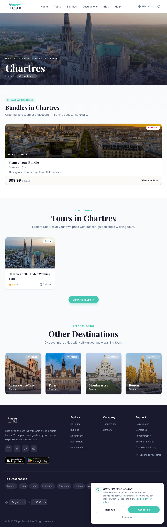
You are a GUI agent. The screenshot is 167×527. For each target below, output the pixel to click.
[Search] (159, 6)
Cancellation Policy (146, 447)
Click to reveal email (150, 454)
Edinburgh (47, 486)
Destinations (90, 6)
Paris (23, 486)
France (39, 58)
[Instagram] (8, 448)
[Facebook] (17, 448)
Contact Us (141, 429)
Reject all (110, 509)
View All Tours (81, 299)
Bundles (72, 6)
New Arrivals (77, 447)
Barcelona (64, 486)
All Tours (75, 424)
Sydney (79, 486)
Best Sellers (76, 441)
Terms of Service (145, 441)
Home (44, 6)
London (11, 486)
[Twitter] (25, 448)
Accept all (144, 509)
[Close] (157, 489)
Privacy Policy (143, 435)
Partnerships (109, 424)
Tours (57, 6)
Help (118, 6)
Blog (106, 6)
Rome (34, 486)
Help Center (142, 424)
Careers (107, 429)
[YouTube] (34, 448)
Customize (127, 517)
